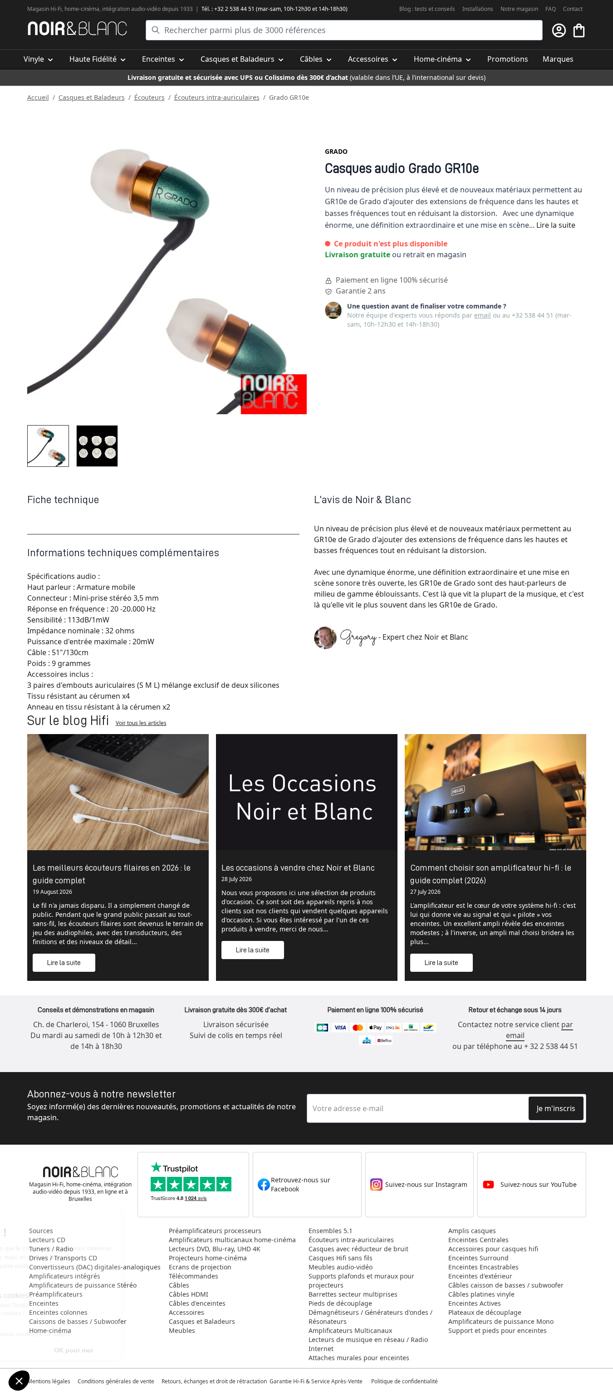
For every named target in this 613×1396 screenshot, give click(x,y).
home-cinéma (81, 9)
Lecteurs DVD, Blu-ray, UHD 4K (214, 1248)
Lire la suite (555, 225)
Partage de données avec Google (66, 1305)
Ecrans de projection (200, 1267)
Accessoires (186, 1312)
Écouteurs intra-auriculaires (217, 97)
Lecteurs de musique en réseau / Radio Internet (368, 1344)
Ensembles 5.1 (331, 1230)
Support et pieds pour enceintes (497, 1330)
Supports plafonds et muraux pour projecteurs (361, 1280)
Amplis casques (472, 1230)
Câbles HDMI (188, 1294)
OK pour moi (152, 1350)
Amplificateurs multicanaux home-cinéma (232, 1239)
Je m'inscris (556, 1108)
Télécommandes (193, 1276)
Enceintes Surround (478, 1258)
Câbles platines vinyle (481, 1294)
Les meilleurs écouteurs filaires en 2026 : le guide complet (112, 874)
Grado (336, 151)
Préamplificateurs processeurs (215, 1230)
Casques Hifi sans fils (341, 1258)
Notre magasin (519, 9)
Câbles (179, 1285)
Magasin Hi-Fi (44, 9)
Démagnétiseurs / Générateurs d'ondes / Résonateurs (370, 1317)
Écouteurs (149, 97)
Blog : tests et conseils (427, 9)
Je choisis (57, 1350)
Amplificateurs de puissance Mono (501, 1321)
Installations (477, 9)
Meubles (182, 1330)
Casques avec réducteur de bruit (358, 1248)
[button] (19, 1380)
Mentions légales (48, 1381)
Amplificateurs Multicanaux (350, 1330)
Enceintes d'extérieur (480, 1276)
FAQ (550, 9)
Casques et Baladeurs (92, 97)
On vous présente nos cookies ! (64, 1313)
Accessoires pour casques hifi (493, 1248)
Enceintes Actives (474, 1303)
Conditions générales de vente (116, 1381)
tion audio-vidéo (140, 9)
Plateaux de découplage (484, 1312)
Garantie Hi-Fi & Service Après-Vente (316, 1381)
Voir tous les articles (141, 723)
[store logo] (77, 28)
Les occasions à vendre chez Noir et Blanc (298, 867)
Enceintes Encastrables (483, 1267)
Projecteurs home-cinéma (208, 1258)
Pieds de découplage (340, 1303)
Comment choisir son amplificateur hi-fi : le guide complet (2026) (490, 874)
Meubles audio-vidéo (341, 1267)
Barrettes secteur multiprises (353, 1294)
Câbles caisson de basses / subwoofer (506, 1285)
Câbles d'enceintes (197, 1303)
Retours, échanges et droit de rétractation (215, 1381)
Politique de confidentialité (405, 1381)
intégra (111, 9)
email (482, 315)
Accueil (38, 97)
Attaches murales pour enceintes (359, 1357)
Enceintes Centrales (478, 1239)
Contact (573, 9)
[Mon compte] (559, 30)
